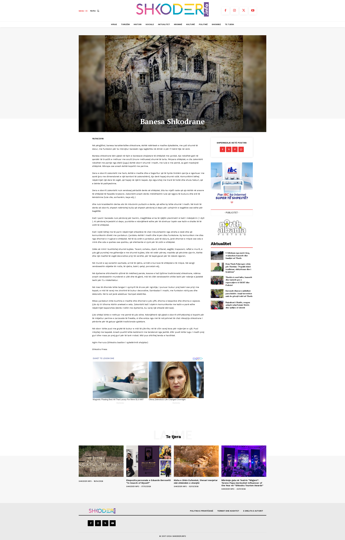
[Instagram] (235, 11)
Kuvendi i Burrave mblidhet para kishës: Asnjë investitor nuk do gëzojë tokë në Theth (239, 293)
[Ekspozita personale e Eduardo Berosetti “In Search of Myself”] (148, 461)
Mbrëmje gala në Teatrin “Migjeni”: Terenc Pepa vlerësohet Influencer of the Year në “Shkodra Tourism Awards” (242, 483)
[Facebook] (225, 11)
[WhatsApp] (241, 149)
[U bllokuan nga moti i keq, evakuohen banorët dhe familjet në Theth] (217, 255)
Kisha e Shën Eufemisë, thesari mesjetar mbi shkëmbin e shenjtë (196, 481)
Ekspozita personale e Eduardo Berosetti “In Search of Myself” (148, 481)
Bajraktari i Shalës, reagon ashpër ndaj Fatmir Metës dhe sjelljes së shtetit (238, 305)
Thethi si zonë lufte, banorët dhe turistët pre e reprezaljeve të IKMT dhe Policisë (239, 281)
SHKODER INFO (85, 481)
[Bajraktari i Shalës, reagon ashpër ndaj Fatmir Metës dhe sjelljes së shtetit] (217, 305)
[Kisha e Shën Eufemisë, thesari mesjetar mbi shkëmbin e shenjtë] (196, 461)
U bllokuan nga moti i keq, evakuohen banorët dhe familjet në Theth (238, 255)
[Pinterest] (235, 149)
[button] (95, 11)
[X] (244, 11)
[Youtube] (253, 11)
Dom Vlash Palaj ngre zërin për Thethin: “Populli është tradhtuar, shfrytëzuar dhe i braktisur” (238, 268)
